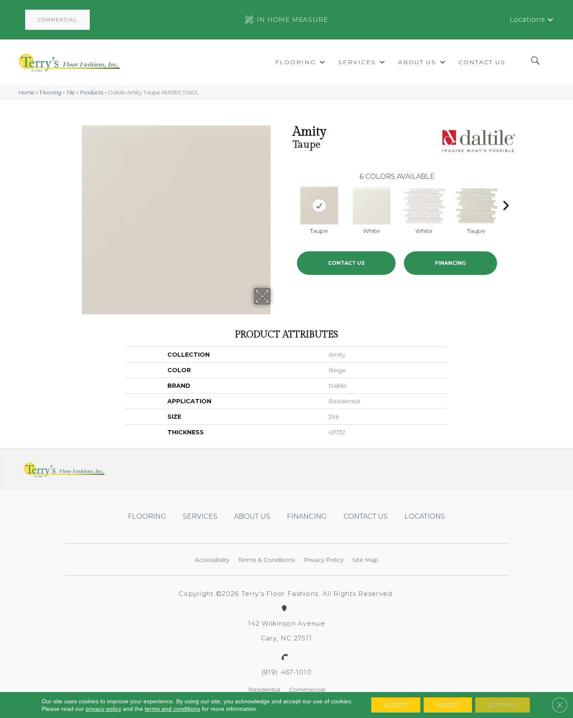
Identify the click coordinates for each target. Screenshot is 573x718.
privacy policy (103, 708)
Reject (447, 705)
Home (26, 92)
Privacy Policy (324, 560)
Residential (264, 689)
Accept (396, 705)
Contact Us (346, 263)
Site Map (365, 560)
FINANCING (450, 263)
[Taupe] (319, 206)
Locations (527, 19)
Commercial (307, 689)
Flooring (50, 92)
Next (505, 203)
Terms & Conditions (266, 560)
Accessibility (212, 560)
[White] (372, 206)
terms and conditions (172, 708)
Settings (502, 705)
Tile (70, 92)
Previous (288, 203)
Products (91, 92)
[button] (57, 20)
